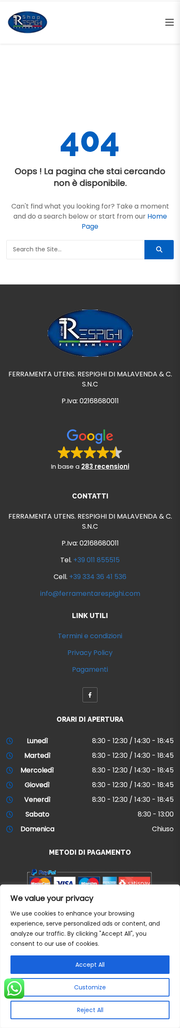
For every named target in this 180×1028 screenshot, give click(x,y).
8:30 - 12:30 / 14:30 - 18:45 (133, 741)
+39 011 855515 (96, 560)
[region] (90, 956)
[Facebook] (90, 694)
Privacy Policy (90, 653)
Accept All (90, 964)
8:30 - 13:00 (156, 814)
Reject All (90, 1010)
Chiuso (163, 829)
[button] (90, 449)
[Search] (159, 249)
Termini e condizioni (90, 636)
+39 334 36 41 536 (97, 577)
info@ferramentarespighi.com (90, 593)
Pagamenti (90, 669)
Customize (90, 987)
